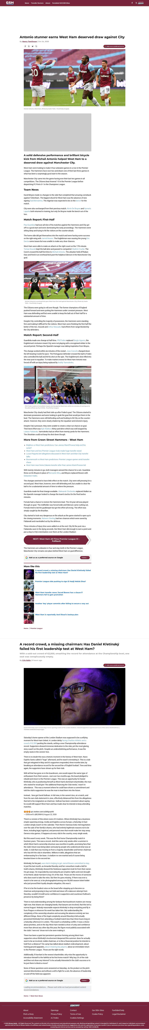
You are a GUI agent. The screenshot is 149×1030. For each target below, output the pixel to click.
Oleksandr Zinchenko (66, 491)
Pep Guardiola (29, 225)
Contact (73, 1010)
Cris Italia (26, 660)
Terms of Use (75, 1014)
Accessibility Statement (33, 1018)
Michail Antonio (58, 252)
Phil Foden (61, 340)
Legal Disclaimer (119, 1014)
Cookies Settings (77, 1018)
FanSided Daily (118, 1010)
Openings (54, 1010)
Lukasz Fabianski (31, 431)
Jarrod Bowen (47, 238)
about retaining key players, (56, 947)
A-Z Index (55, 1018)
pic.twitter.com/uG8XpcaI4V (42, 812)
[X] (136, 3)
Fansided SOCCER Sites (61, 3)
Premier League (36, 628)
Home (26, 628)
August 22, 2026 (50, 814)
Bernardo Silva (55, 473)
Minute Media (12, 1023)
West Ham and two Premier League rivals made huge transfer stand (53, 451)
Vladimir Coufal (78, 249)
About (47, 3)
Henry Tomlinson (29, 41)
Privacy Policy (56, 1014)
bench (78, 201)
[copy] (36, 46)
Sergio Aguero (79, 340)
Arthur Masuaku (54, 327)
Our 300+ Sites (98, 1010)
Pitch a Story (28, 1014)
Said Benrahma (36, 201)
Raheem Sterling (48, 518)
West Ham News (36, 996)
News (27, 3)
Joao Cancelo (72, 351)
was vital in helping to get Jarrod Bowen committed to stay (65, 863)
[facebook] (132, 3)
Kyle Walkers (46, 429)
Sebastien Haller (30, 476)
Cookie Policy (97, 1014)
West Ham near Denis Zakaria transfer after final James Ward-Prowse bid (56, 465)
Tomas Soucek (30, 249)
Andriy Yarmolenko (65, 362)
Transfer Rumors (37, 3)
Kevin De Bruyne (73, 208)
